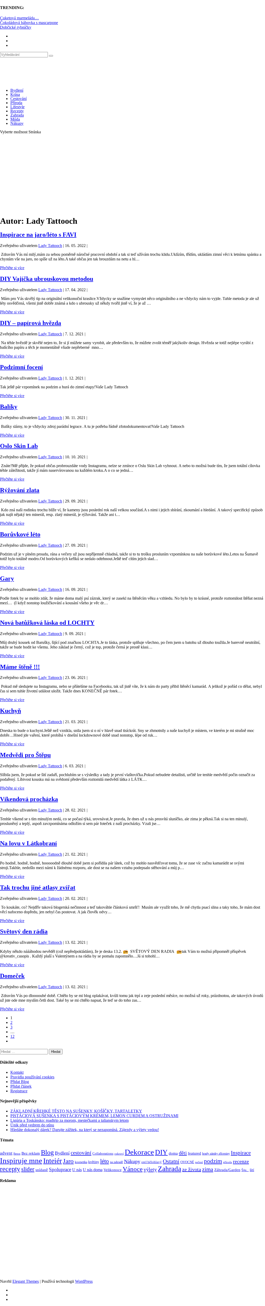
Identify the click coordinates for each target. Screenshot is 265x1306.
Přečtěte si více (12, 268)
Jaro (68, 1160)
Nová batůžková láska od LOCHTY (47, 622)
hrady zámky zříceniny (216, 1153)
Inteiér (52, 1161)
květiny (93, 1162)
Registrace (18, 1091)
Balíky (8, 406)
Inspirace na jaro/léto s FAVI (38, 234)
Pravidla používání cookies (32, 1077)
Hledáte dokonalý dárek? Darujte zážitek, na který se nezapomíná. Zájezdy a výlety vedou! (84, 1129)
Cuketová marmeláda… (19, 18)
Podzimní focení (21, 367)
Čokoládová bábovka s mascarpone (29, 22)
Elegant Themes (25, 1281)
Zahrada (17, 115)
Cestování (18, 98)
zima (207, 1169)
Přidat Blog (19, 1081)
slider (27, 1169)
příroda (227, 1162)
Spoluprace (60, 1169)
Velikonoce (113, 1170)
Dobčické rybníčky (15, 27)
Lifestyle (17, 107)
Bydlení (16, 90)
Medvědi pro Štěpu (25, 755)
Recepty (17, 111)
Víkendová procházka (29, 799)
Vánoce (133, 1168)
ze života (191, 1169)
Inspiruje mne (21, 1160)
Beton (16, 1153)
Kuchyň (10, 710)
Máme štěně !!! (20, 666)
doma (173, 1153)
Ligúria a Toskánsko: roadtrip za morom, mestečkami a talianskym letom (69, 1120)
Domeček (12, 975)
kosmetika (81, 1162)
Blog (47, 1152)
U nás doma (92, 1170)
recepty (10, 1169)
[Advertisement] (132, 174)
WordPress (84, 1281)
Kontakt (17, 1072)
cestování (81, 1153)
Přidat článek (21, 1086)
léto (104, 1161)
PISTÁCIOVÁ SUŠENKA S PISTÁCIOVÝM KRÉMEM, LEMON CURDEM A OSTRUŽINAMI (94, 1116)
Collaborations (102, 1153)
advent (6, 1153)
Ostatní (171, 1161)
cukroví (119, 1153)
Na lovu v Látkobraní (28, 843)
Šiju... (245, 1170)
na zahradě (116, 1162)
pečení (199, 1162)
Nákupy (17, 123)
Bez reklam (30, 1153)
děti (183, 1153)
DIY (161, 1152)
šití (252, 1170)
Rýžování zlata (19, 490)
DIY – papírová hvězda (30, 323)
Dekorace (139, 1152)
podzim (213, 1161)
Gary (7, 578)
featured (194, 1153)
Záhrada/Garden (227, 1170)
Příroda (16, 103)
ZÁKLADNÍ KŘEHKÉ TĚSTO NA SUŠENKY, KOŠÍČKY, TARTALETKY (76, 1111)
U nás (77, 1169)
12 (12, 1036)
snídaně (41, 1170)
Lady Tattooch (50, 245)
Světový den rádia (24, 931)
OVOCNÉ (187, 1162)
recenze (241, 1161)
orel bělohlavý (151, 1162)
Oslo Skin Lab (19, 446)
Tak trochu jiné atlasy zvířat (37, 887)
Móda (15, 119)
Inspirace (241, 1153)
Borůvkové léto (20, 534)
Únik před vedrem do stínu (32, 1125)
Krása (15, 94)
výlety (150, 1169)
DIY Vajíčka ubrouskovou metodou (46, 278)
